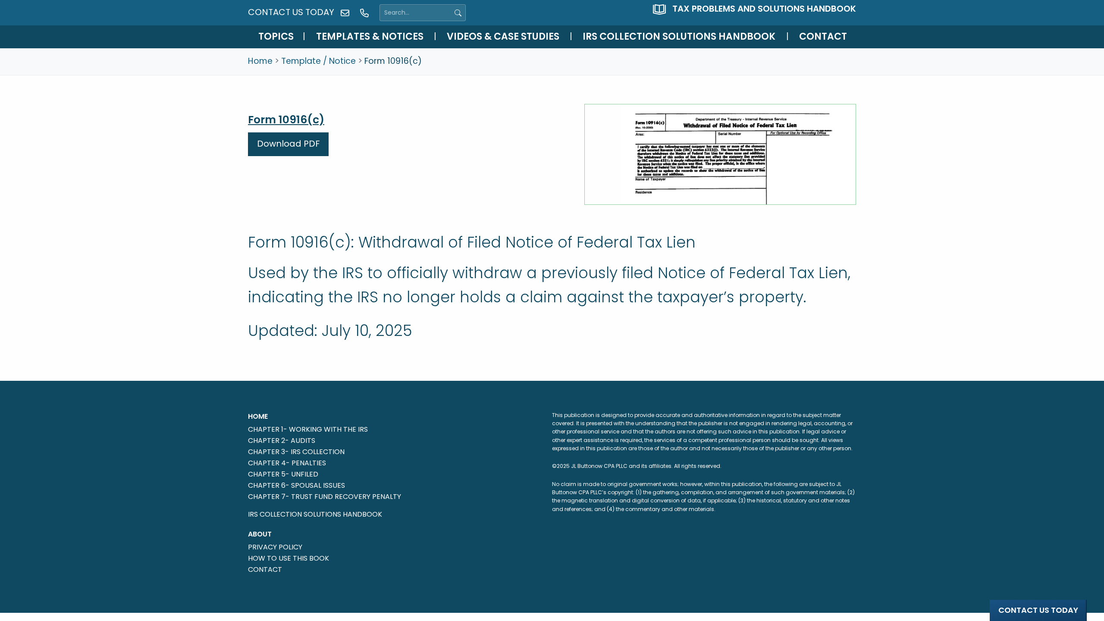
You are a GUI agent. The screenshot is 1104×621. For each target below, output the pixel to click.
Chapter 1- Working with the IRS (308, 428)
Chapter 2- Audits (281, 440)
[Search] (458, 13)
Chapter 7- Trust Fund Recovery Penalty (324, 496)
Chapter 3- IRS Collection (296, 451)
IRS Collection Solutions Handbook (315, 514)
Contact (265, 569)
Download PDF (288, 144)
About (260, 534)
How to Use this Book (288, 557)
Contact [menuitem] (823, 36)
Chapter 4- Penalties (287, 462)
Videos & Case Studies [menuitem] (503, 36)
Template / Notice (318, 61)
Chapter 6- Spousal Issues (296, 484)
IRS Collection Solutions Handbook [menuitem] (679, 36)
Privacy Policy (275, 546)
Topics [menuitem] (276, 36)
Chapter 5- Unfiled (283, 473)
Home (260, 61)
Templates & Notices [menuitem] (369, 36)
